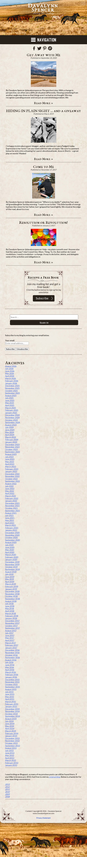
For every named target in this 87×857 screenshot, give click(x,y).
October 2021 (11, 508)
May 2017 (9, 638)
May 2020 (9, 549)
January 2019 (11, 589)
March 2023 (10, 466)
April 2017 (9, 640)
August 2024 (10, 425)
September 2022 (12, 481)
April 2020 (9, 552)
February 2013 (11, 763)
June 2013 (9, 753)
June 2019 (9, 576)
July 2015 (9, 692)
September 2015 (12, 687)
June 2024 (9, 429)
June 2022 (9, 488)
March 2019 (10, 584)
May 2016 (9, 667)
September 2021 (12, 510)
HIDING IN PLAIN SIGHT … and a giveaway (43, 110)
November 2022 (12, 476)
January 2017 (11, 647)
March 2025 (10, 408)
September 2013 (12, 745)
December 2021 (12, 503)
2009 (7, 794)
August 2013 (10, 748)
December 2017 (12, 620)
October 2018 (11, 596)
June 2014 (9, 723)
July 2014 (9, 721)
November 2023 (12, 447)
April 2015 (9, 699)
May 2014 (9, 726)
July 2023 (9, 456)
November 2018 (12, 594)
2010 (7, 791)
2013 (7, 784)
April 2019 (9, 581)
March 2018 (10, 613)
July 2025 (9, 398)
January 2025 (11, 412)
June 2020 (9, 547)
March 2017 (10, 643)
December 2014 (12, 709)
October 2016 (11, 655)
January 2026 (11, 383)
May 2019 (9, 579)
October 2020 (11, 537)
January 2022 (11, 500)
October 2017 (11, 625)
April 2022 (9, 493)
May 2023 (9, 461)
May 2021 (9, 520)
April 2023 (9, 464)
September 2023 (12, 451)
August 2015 (10, 689)
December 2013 (12, 738)
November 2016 (12, 652)
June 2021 (9, 518)
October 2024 (11, 420)
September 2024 (12, 422)
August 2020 (10, 542)
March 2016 (10, 672)
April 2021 (9, 523)
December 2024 (12, 415)
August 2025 (10, 395)
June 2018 (9, 606)
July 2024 (9, 427)
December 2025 (12, 385)
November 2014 (12, 711)
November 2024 (12, 417)
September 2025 (12, 393)
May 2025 (9, 403)
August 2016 (10, 660)
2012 (7, 787)
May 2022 (9, 491)
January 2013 (11, 765)
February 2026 (11, 381)
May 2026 (9, 373)
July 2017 (9, 633)
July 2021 (9, 515)
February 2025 (11, 410)
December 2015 (12, 679)
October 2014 (11, 714)
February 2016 (11, 674)
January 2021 (11, 530)
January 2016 (11, 677)
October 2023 (11, 449)
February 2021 (11, 527)
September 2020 (12, 540)
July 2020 (9, 545)
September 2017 (12, 628)
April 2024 (9, 434)
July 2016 (9, 662)
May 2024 (9, 432)
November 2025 (12, 388)
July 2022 (9, 486)
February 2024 (11, 439)
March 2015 (10, 701)
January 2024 (11, 442)
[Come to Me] (43, 186)
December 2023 (12, 444)
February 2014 (11, 733)
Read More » (43, 103)
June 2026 (9, 371)
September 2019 (12, 569)
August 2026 (10, 366)
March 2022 (10, 496)
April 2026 (9, 376)
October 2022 (11, 478)
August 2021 (10, 513)
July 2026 (9, 368)
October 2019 (11, 567)
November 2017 (12, 623)
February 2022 (11, 498)
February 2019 (11, 586)
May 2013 (9, 755)
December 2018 (12, 591)
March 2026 (10, 378)
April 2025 (9, 405)
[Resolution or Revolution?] (43, 237)
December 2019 (12, 562)
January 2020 (11, 559)
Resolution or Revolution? (43, 222)
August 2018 (10, 601)
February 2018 (11, 616)
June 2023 (9, 459)
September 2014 (12, 716)
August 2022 (10, 483)
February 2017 (11, 645)
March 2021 (10, 525)
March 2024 (10, 437)
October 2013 (11, 743)
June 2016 (9, 665)
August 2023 (10, 454)
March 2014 (10, 731)
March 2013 (10, 760)
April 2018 (9, 611)
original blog (54, 777)
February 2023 (11, 469)
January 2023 (11, 471)
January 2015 (11, 706)
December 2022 (12, 474)
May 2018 (9, 608)
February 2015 (11, 704)
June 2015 (9, 694)
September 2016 (12, 657)
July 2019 (9, 574)
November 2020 (12, 535)
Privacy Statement (43, 818)
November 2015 (12, 682)
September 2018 (12, 598)
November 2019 (12, 564)
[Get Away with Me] (43, 74)
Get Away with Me (43, 54)
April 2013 (9, 758)
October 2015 (11, 684)
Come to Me (43, 166)
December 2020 (12, 532)
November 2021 (12, 505)
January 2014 (11, 736)
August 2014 (10, 718)
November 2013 (12, 740)
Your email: (10, 340)
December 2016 (12, 650)
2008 (7, 796)
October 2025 (11, 390)
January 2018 (11, 618)
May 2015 (9, 696)
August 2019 (10, 571)
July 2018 (9, 603)
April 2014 (9, 728)
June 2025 (9, 400)
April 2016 (9, 669)
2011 (7, 789)
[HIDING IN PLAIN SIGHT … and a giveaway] (43, 130)
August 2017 (10, 630)
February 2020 (11, 557)
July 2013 (9, 750)
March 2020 (10, 554)
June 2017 (9, 635)
